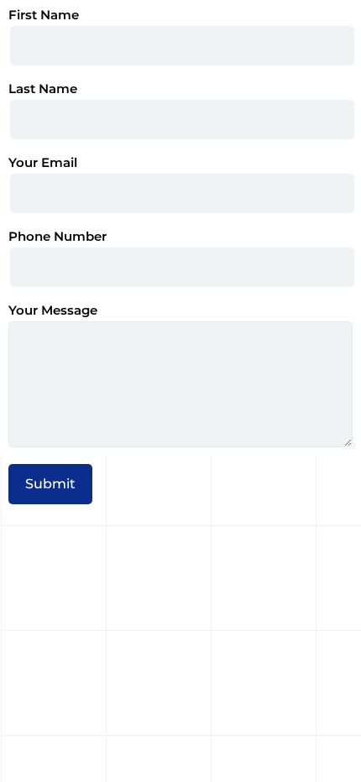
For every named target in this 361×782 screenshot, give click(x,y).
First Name (43, 15)
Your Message (52, 310)
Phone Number (57, 236)
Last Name (42, 89)
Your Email (42, 162)
